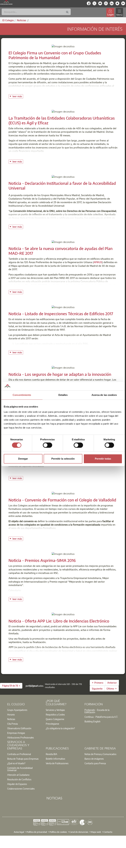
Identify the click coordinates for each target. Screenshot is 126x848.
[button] (11, 686)
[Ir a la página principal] (6, 2)
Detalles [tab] (63, 395)
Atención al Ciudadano (18, 774)
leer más (17, 96)
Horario (11, 714)
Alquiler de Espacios (17, 783)
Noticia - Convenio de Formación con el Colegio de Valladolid (62, 499)
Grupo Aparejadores (17, 709)
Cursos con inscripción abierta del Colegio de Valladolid (40, 533)
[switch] (47, 445)
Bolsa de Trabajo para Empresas (23, 758)
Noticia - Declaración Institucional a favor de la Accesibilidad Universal (62, 185)
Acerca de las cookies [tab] (104, 395)
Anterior (112, 682)
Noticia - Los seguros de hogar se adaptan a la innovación (60, 374)
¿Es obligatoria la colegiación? (60, 728)
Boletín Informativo (55, 758)
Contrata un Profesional (19, 754)
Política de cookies (58, 832)
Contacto (108, 832)
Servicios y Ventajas (55, 709)
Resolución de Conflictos (19, 779)
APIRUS (98, 262)
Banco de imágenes (94, 758)
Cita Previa (12, 723)
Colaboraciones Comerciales (21, 788)
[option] (24, 710)
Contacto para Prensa (95, 763)
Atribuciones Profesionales (20, 737)
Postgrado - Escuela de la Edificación (96, 711)
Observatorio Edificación (19, 728)
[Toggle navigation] (119, 12)
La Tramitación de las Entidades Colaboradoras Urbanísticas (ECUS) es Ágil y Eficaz (62, 120)
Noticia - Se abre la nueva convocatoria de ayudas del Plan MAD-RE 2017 (61, 251)
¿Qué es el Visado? (16, 763)
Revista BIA (51, 754)
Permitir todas (103, 458)
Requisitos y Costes (55, 714)
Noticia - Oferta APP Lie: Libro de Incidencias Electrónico (59, 620)
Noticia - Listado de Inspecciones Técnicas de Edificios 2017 (61, 313)
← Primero (97, 682)
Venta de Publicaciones (57, 763)
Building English (92, 721)
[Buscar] (67, 12)
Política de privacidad (37, 832)
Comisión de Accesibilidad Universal (20, 769)
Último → (111, 688)
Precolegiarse (52, 723)
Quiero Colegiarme (55, 719)
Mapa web (96, 832)
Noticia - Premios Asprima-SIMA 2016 (42, 560)
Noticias (11, 719)
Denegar (23, 458)
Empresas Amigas (16, 732)
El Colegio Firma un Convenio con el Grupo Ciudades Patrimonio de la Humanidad (55, 55)
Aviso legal (19, 832)
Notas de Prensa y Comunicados (100, 754)
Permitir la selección (63, 458)
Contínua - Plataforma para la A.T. (101, 716)
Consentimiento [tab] (22, 395)
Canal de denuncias (78, 832)
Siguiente (97, 688)
